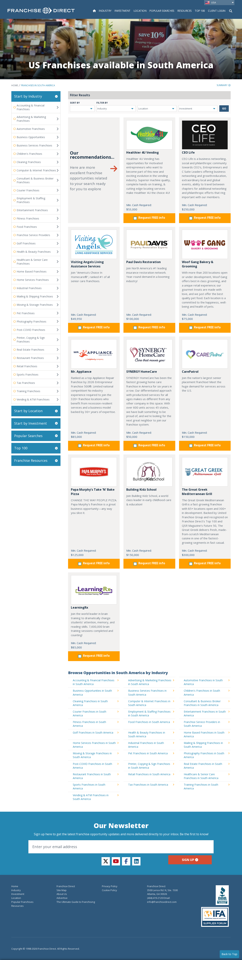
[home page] (41, 10)
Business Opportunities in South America (92, 692)
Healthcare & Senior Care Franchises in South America (201, 776)
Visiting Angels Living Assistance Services (87, 264)
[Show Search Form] (230, 10)
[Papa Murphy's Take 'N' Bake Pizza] (94, 471)
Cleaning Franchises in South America (90, 703)
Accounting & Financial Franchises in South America (93, 682)
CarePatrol (190, 372)
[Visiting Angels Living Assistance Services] (94, 244)
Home (14, 85)
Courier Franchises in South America (89, 713)
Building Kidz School (141, 489)
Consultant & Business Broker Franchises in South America (202, 703)
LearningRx (79, 607)
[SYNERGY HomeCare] (149, 354)
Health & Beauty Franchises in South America (146, 734)
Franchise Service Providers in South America (202, 724)
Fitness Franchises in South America (89, 724)
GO (224, 108)
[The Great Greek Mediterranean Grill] (205, 471)
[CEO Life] (205, 134)
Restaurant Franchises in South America (92, 776)
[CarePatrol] (205, 354)
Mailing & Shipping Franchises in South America (203, 744)
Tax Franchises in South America (148, 784)
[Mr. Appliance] (94, 354)
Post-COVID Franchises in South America (92, 765)
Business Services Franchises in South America (147, 692)
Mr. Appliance (81, 372)
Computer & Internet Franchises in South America (149, 703)
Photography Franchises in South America (204, 755)
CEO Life (188, 152)
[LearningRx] (94, 589)
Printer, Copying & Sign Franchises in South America (149, 765)
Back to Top (229, 954)
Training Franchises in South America (201, 786)
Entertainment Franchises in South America (205, 713)
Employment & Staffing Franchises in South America (149, 713)
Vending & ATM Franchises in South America (91, 797)
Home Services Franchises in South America (94, 744)
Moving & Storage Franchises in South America (92, 755)
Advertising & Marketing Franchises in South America (149, 682)
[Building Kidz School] (149, 471)
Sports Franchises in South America (89, 786)
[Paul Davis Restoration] (149, 244)
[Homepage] (94, 10)
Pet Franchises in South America (148, 753)
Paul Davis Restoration (143, 262)
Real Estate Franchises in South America (203, 765)
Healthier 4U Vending (142, 152)
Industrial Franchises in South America (146, 744)
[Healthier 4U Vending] (149, 134)
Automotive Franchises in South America (203, 682)
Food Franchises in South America (149, 722)
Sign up (188, 860)
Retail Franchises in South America (149, 774)
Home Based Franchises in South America (204, 734)
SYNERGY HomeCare (141, 372)
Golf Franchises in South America (93, 732)
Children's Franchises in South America (202, 692)
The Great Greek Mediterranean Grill (197, 491)
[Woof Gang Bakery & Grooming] (205, 244)
